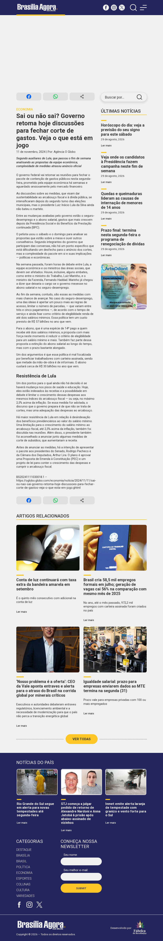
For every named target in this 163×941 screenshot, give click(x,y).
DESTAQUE (24, 850)
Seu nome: (71, 855)
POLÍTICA (23, 867)
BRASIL (21, 861)
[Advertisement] (81, 54)
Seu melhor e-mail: (76, 870)
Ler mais (106, 145)
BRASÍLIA (23, 855)
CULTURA (22, 890)
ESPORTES (24, 878)
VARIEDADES (25, 896)
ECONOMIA (24, 873)
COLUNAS (23, 884)
